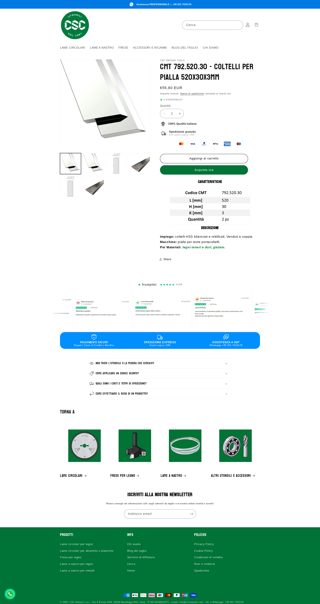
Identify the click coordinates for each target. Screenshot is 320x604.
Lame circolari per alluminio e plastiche (87, 550)
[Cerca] (238, 25)
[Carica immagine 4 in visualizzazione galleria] (139, 163)
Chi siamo (134, 544)
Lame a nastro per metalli (77, 570)
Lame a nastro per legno (76, 564)
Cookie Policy (203, 550)
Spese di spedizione (192, 93)
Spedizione (201, 570)
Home (131, 570)
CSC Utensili (77, 602)
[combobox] (212, 25)
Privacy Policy (204, 544)
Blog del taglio (136, 550)
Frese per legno (122, 476)
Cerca (131, 564)
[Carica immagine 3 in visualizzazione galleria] (116, 163)
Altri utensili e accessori (231, 476)
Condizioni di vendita (208, 557)
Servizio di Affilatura (141, 557)
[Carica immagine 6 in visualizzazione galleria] (93, 186)
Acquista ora (204, 170)
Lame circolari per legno (76, 544)
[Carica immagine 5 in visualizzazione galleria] (70, 186)
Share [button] (167, 259)
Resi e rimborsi (204, 564)
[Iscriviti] (191, 514)
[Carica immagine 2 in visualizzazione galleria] (93, 163)
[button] (160, 363)
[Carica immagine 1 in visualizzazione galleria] (70, 163)
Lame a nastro (171, 476)
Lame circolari (71, 476)
